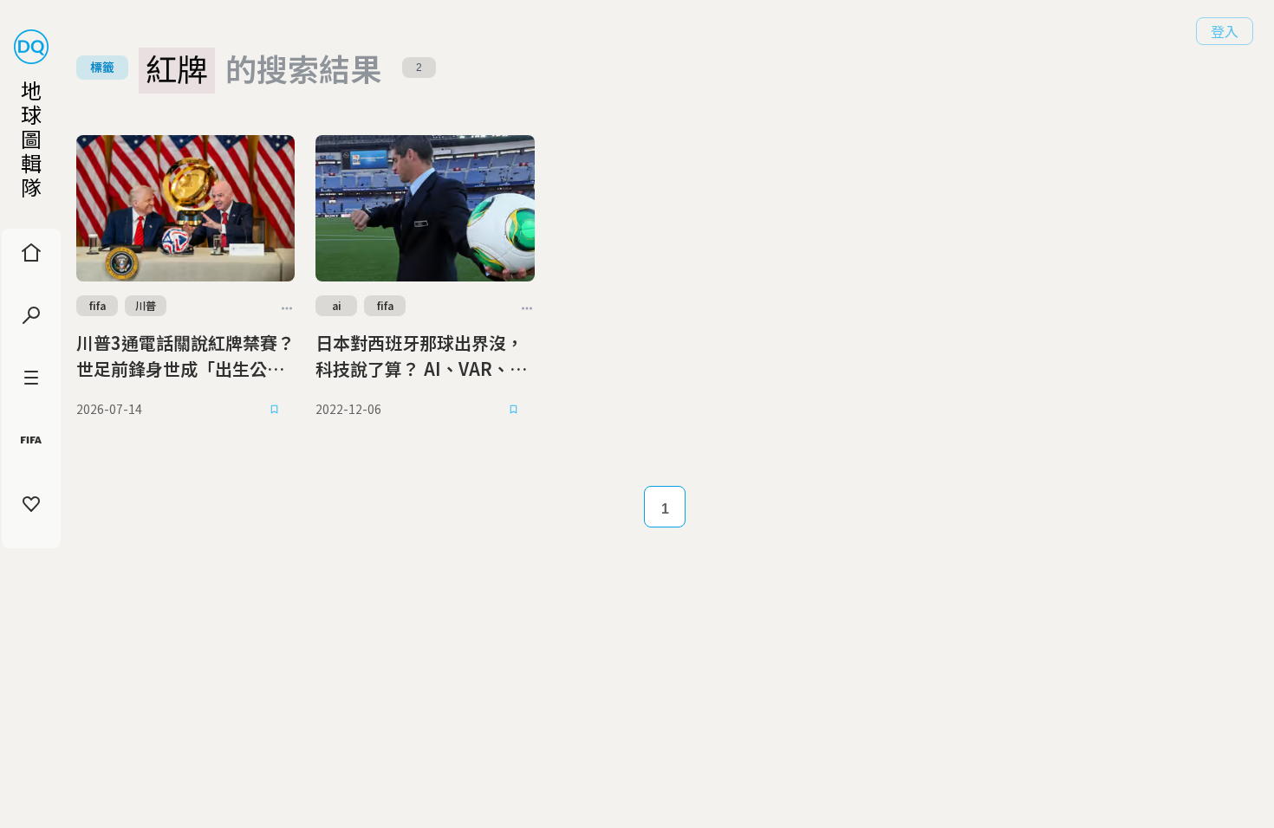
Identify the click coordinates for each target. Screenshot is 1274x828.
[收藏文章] (274, 409)
